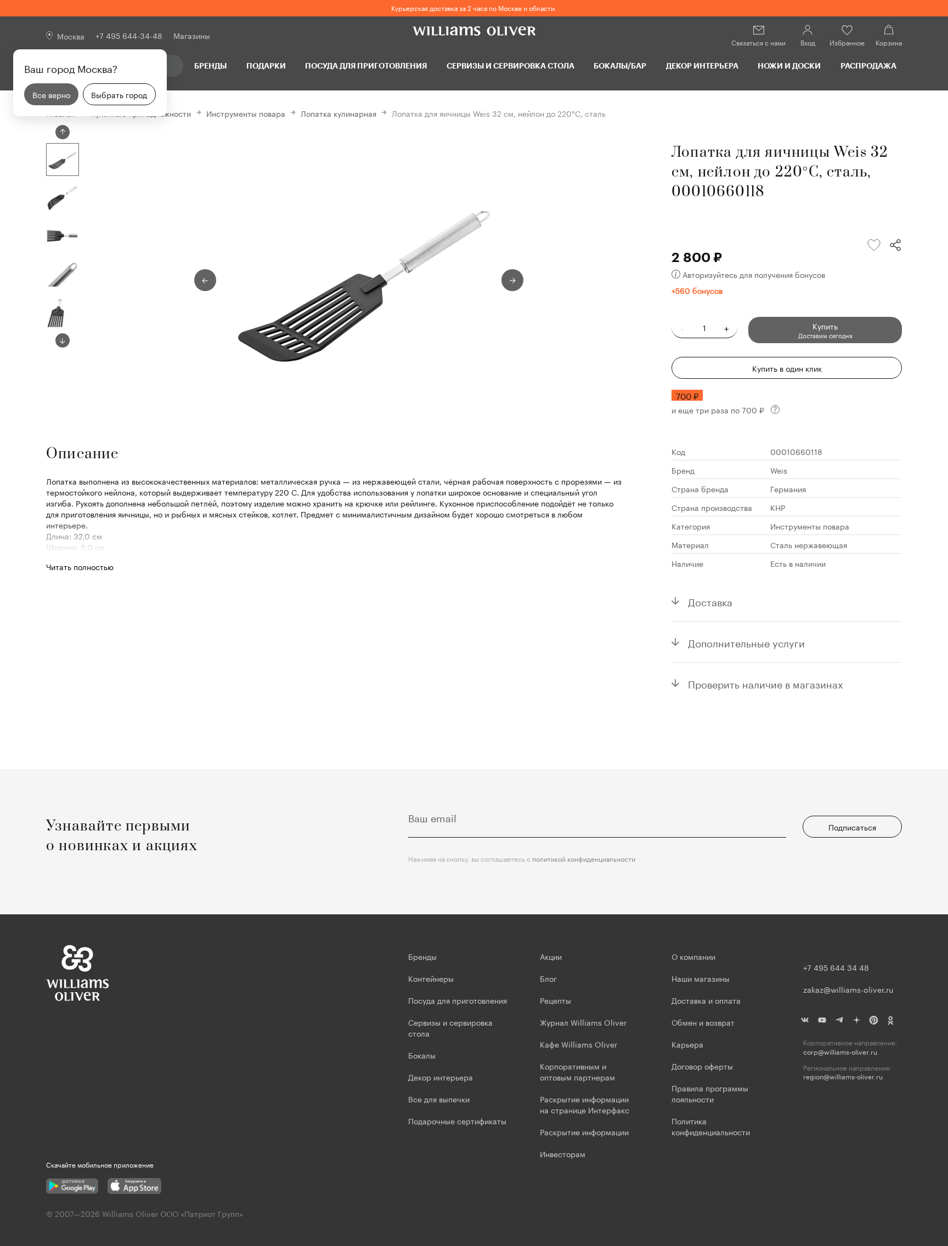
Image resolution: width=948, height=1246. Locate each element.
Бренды (210, 65)
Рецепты (555, 1000)
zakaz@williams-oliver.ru (848, 989)
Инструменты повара (245, 113)
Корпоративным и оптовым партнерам (577, 1071)
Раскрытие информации (584, 1131)
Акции (551, 956)
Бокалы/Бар (620, 65)
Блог (548, 978)
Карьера (687, 1044)
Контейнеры (431, 978)
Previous (62, 132)
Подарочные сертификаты (457, 1120)
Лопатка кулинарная (338, 113)
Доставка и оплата (706, 1000)
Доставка (710, 600)
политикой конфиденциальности (583, 858)
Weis (778, 469)
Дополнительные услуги (746, 642)
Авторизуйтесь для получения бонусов (753, 274)
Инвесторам (564, 1153)
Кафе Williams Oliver (578, 1044)
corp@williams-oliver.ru (840, 1051)
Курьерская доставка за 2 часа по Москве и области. (474, 7)
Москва (70, 36)
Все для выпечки (439, 1099)
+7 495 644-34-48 (128, 35)
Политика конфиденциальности (711, 1125)
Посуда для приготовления (366, 65)
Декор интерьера (702, 65)
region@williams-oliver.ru (843, 1076)
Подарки (266, 65)
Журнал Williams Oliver (583, 1022)
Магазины (191, 35)
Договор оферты (702, 1066)
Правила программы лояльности (710, 1093)
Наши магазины (701, 978)
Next (62, 340)
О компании (693, 956)
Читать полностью (80, 566)
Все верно (51, 94)
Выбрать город (119, 94)
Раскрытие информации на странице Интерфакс (584, 1104)
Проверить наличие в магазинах (765, 683)
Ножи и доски (789, 65)
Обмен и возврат (703, 1022)
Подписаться (852, 827)
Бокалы (422, 1055)
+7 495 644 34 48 (836, 967)
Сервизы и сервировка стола (510, 65)
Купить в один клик (787, 368)
